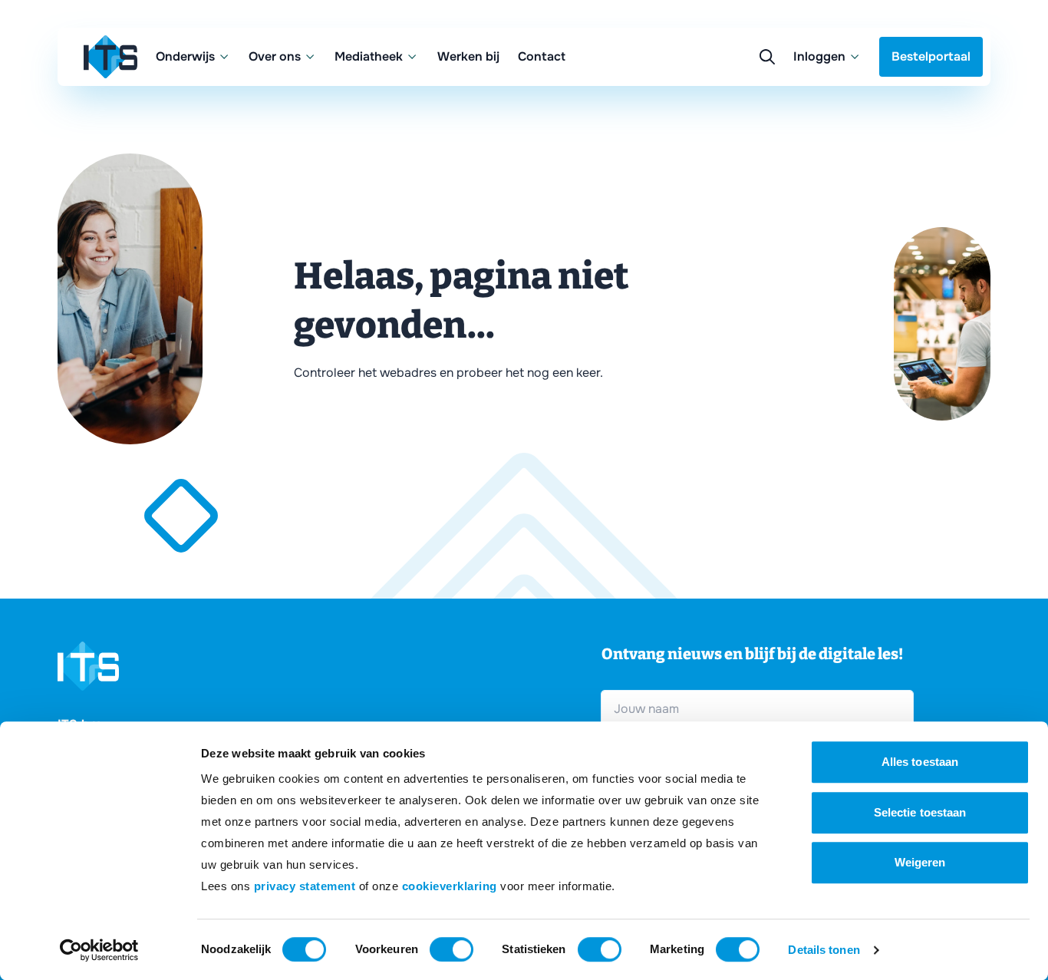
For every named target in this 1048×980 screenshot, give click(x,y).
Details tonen (823, 949)
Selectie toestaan (920, 812)
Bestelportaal (931, 56)
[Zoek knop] (767, 56)
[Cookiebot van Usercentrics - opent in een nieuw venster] (99, 950)
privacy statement (305, 886)
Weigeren (920, 862)
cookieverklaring (449, 886)
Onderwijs (185, 56)
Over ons (275, 56)
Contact (541, 56)
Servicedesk (711, 130)
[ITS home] (110, 56)
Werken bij (468, 56)
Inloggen (819, 56)
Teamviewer (711, 99)
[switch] (451, 949)
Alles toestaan (920, 761)
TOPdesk (702, 161)
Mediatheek (369, 56)
